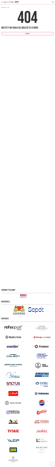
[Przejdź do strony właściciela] (19, 310)
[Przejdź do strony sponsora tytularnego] (27, 295)
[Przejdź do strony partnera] (13, 327)
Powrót (27, 33)
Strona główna (3, 7)
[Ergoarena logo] (5, 2)
